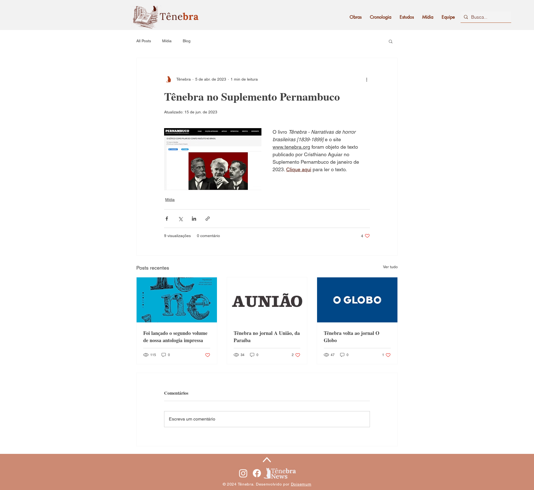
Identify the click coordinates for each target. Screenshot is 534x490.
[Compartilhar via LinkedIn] (194, 218)
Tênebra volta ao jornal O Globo (351, 336)
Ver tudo (390, 267)
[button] (390, 41)
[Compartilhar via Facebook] (166, 218)
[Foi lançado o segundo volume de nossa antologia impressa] (177, 299)
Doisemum (301, 484)
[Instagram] (243, 473)
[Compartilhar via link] (207, 218)
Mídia (167, 41)
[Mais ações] (366, 79)
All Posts (143, 41)
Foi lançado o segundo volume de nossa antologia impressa (175, 336)
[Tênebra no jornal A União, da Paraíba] (267, 299)
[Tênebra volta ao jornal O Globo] (357, 299)
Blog (187, 41)
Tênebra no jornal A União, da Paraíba (267, 336)
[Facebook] (256, 473)
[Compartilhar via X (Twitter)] (180, 218)
